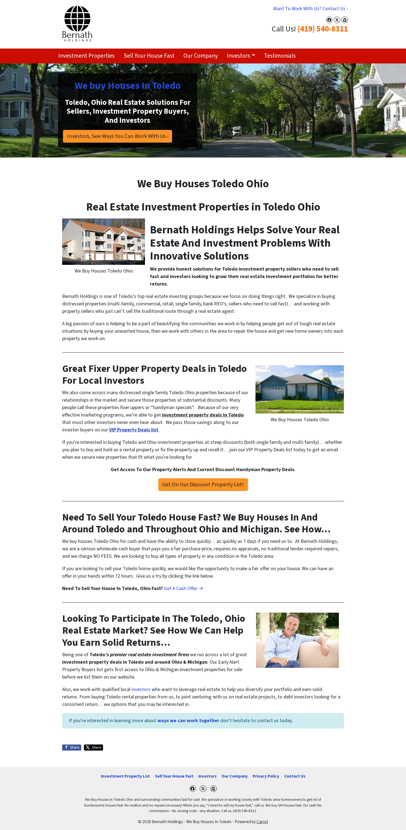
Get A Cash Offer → (183, 588)
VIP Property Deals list (133, 429)
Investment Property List (125, 776)
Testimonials (280, 56)
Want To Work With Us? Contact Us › (310, 8)
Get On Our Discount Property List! (203, 485)
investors (141, 689)
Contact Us (294, 776)
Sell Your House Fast (149, 56)
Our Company (200, 56)
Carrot (262, 822)
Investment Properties (86, 56)
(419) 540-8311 (322, 29)
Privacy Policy (266, 776)
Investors (238, 56)
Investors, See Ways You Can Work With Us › (117, 136)
